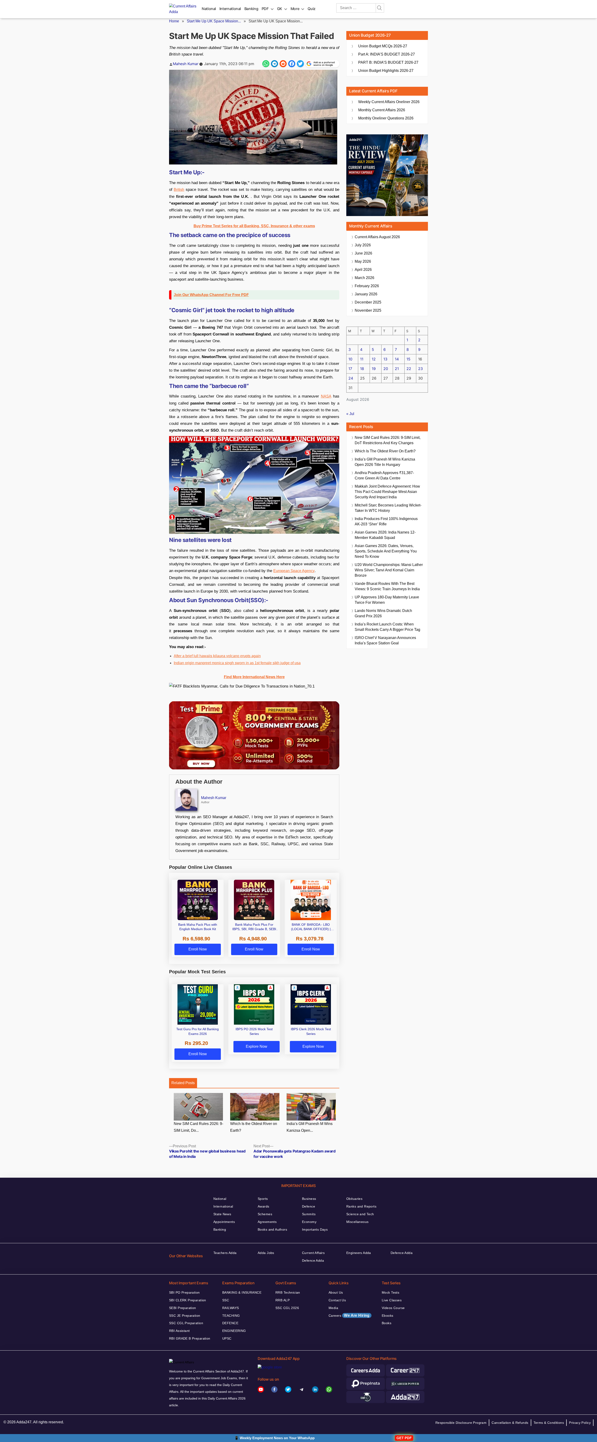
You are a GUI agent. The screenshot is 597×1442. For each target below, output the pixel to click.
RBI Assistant (179, 1331)
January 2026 (366, 294)
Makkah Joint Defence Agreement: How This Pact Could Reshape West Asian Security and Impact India (387, 491)
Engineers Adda (358, 1253)
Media (333, 1308)
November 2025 (368, 310)
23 (420, 368)
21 (397, 368)
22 (408, 368)
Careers (349, 1315)
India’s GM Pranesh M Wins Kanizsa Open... (310, 1127)
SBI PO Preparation (184, 1292)
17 (350, 368)
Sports (263, 1199)
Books (386, 1323)
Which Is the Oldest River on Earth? (253, 1127)
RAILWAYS (230, 1308)
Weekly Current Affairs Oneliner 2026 (389, 102)
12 (374, 359)
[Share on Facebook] (291, 63)
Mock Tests (390, 1292)
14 (397, 359)
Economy (309, 1222)
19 (374, 368)
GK (279, 8)
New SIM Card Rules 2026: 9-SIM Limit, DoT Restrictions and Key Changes (387, 440)
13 (385, 359)
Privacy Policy (580, 1423)
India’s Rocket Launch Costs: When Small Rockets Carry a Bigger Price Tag (387, 627)
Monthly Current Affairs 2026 (381, 110)
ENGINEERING (234, 1331)
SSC (225, 1300)
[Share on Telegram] (274, 63)
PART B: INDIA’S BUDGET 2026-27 (388, 62)
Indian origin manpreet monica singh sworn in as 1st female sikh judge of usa (237, 663)
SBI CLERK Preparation (187, 1300)
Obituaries (354, 1199)
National (209, 8)
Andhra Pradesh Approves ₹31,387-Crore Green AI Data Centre (384, 475)
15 (408, 359)
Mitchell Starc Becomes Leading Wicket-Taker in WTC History (388, 508)
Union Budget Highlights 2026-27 (385, 71)
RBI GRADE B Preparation (189, 1338)
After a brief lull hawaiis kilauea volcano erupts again (217, 656)
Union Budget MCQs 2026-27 (382, 46)
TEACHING (231, 1315)
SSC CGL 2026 (287, 1308)
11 (361, 359)
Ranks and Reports (361, 1206)
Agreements (267, 1222)
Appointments (224, 1222)
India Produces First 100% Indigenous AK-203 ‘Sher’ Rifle (386, 521)
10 (350, 359)
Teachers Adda (224, 1253)
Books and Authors (272, 1229)
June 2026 (363, 253)
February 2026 (367, 286)
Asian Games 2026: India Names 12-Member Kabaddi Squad (385, 535)
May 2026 (363, 261)
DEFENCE (230, 1323)
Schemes (265, 1214)
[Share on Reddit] (283, 63)
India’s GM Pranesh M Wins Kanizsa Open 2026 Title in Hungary (385, 462)
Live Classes (392, 1300)
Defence (308, 1206)
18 (362, 368)
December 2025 (368, 302)
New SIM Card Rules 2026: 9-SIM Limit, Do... (198, 1127)
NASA (326, 396)
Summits (309, 1214)
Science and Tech (360, 1214)
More (295, 8)
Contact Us (337, 1300)
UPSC (227, 1338)
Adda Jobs (266, 1253)
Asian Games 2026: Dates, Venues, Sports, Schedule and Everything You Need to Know (386, 551)
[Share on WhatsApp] (265, 63)
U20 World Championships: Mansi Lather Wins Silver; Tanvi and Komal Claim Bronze (389, 570)
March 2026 (364, 278)
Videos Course (393, 1308)
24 (350, 378)
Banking (251, 8)
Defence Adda (313, 1260)
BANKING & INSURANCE (241, 1292)
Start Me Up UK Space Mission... (214, 21)
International (230, 8)
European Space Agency (294, 571)
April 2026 (363, 270)
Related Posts (183, 1083)
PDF (265, 8)
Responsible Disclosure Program (461, 1423)
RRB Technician (287, 1292)
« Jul (350, 414)
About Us (336, 1292)
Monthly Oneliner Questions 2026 (385, 118)
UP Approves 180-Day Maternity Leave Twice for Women (387, 599)
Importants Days (315, 1229)
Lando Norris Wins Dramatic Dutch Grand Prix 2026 (383, 613)
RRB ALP (282, 1300)
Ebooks (387, 1315)
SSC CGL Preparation (186, 1323)
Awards (263, 1206)
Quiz (312, 8)
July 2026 (363, 245)
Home (174, 21)
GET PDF (404, 1438)
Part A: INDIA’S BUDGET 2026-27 (386, 54)
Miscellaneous (357, 1222)
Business (309, 1199)
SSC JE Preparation (184, 1315)
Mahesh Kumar (185, 63)
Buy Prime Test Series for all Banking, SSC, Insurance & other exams (254, 226)
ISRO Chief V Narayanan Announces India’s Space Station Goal (385, 640)
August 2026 (377, 237)
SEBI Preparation (182, 1308)
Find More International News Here (254, 677)
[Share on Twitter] (300, 63)
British (179, 190)
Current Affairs (313, 1253)
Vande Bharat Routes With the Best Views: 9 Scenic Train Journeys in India (387, 586)
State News (222, 1214)
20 (385, 368)
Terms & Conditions (549, 1423)
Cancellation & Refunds (510, 1423)
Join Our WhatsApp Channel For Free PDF (211, 295)
